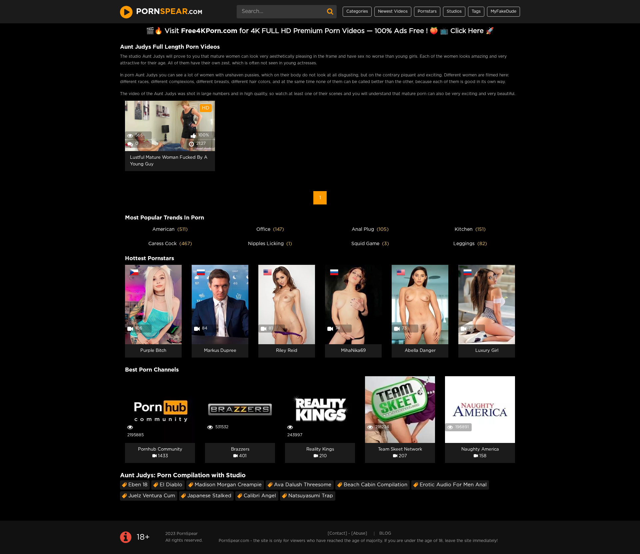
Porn (169, 11)
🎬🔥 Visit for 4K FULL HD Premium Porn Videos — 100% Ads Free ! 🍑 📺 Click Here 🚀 (320, 31)
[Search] (330, 11)
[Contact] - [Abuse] (347, 533)
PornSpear (187, 534)
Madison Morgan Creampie (228, 485)
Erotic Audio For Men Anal (453, 485)
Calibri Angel (260, 496)
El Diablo (171, 485)
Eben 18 (137, 485)
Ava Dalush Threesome (302, 485)
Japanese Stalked (209, 496)
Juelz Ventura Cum (151, 496)
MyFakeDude (503, 11)
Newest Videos (393, 11)
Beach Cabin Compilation (375, 485)
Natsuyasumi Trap (310, 496)
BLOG (385, 533)
